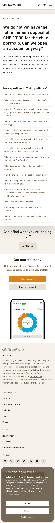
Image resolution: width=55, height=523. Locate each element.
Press (5, 422)
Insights (6, 410)
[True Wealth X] (11, 461)
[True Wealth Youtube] (30, 461)
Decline (27, 511)
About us (6, 399)
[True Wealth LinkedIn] (5, 461)
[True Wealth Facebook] (24, 461)
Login (43, 5)
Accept (27, 503)
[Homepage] (12, 4)
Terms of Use (36, 377)
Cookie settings (27, 517)
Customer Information (13, 448)
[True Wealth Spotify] (37, 461)
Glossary (6, 442)
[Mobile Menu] (51, 5)
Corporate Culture (11, 405)
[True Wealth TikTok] (43, 461)
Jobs (4, 416)
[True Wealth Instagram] (18, 461)
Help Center (8, 436)
